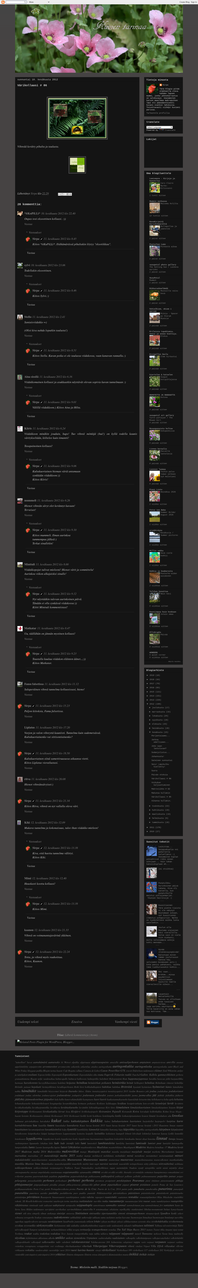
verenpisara (30, 1246)
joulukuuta (158, 707)
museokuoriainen (39, 1159)
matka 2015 (67, 1155)
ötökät (143, 1254)
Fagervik (108, 1074)
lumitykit (167, 1143)
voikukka (29, 1250)
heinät (130, 1082)
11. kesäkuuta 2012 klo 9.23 (60, 653)
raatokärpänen (72, 1197)
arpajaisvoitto (35, 1066)
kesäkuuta (158, 732)
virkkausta (19, 1250)
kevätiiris (179, 1103)
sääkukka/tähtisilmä (89, 1225)
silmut (43, 1213)
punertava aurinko (38, 1193)
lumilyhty (120, 1143)
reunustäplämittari (148, 1197)
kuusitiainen (21, 1129)
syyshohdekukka (159, 1221)
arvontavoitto (64, 1066)
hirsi (82, 1086)
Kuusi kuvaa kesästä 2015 (92, 1125)
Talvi (180, 1225)
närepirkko (150, 1167)
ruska (105, 1201)
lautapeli (120, 1133)
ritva (27, 779)
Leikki (171, 1133)
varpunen (160, 1242)
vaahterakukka (104, 1237)
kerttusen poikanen (87, 1103)
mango (83, 1151)
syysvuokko (30, 1225)
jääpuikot (49, 1099)
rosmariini (48, 1201)
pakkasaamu (94, 1176)
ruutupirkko (177, 1201)
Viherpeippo (100, 1246)
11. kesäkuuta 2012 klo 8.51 (60, 350)
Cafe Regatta (69, 1070)
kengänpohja (56, 1103)
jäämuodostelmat (34, 1099)
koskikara (97, 1115)
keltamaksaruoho (23, 1103)
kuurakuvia (73, 1125)
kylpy (64, 1129)
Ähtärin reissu (90, 1254)
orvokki (111, 1172)
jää (154, 1095)
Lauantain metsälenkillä (166, 995)
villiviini (179, 1246)
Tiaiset (157, 1229)
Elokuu (164, 336)
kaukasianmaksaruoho (117, 1099)
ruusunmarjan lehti (133, 1201)
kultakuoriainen (120, 1121)
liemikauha (130, 1138)
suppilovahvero (31, 1221)
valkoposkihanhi (22, 1242)
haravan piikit (163, 1078)
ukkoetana (43, 1237)
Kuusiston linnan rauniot (171, 1125)
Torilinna (19, 1233)
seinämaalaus (102, 1209)
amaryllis (114, 1062)
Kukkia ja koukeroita (161, 571)
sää (68, 1225)
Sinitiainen (81, 1213)
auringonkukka (123, 1066)
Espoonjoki (57, 1074)
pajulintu (53, 1176)
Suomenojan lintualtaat (141, 1217)
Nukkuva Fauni (72, 1167)
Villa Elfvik (157, 1246)
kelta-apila (169, 1099)
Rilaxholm (168, 1197)
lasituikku (100, 1133)
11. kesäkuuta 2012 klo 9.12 (60, 593)
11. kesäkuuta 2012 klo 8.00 (52, 564)
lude (56, 1143)
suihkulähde (75, 1217)
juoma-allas (145, 1095)
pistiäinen (145, 1184)
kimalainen (122, 1107)
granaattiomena (22, 1078)
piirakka (53, 1184)
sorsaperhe (29, 1217)
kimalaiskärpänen (159, 1107)
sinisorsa (70, 1213)
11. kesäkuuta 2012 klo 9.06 (60, 466)
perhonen (48, 1180)
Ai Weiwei (66, 1062)
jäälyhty (19, 1099)
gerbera (179, 1074)
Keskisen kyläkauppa (106, 1103)
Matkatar (30, 628)
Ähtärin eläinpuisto (75, 1254)
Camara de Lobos (91, 1070)
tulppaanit (127, 1233)
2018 (152, 679)
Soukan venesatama (44, 1217)
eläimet (158, 1070)
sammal (122, 1205)
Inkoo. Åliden (85, 1091)
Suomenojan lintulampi (163, 1217)
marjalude (137, 1151)
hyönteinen (147, 1086)
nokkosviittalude (41, 1167)
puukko (82, 1193)
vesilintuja (59, 1246)
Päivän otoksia (159, 775)
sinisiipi (61, 1213)
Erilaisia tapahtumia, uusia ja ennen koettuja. (163, 332)
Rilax (159, 1197)
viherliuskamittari (73, 1246)
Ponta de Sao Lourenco (171, 1184)
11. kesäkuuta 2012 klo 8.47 (53, 628)
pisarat (134, 1184)
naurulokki (124, 1163)
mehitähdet (120, 1155)
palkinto (128, 1176)
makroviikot (70, 1151)
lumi (83, 1143)
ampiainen (145, 1062)
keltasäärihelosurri (40, 1103)
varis (143, 1242)
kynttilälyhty (82, 1129)
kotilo (118, 1115)
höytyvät (63, 1091)
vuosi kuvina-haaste (82, 1250)
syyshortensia (176, 1221)
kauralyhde (133, 1099)
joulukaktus (162, 1091)
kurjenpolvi (160, 1121)
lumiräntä (130, 1143)
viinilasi (138, 1246)
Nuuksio (133, 1167)
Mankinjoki (94, 1151)
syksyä (120, 1221)
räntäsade (33, 1205)
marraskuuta (159, 712)
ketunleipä (160, 1103)
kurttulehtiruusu (23, 1125)
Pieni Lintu (155, 489)
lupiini (57, 1147)
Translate (170, 130)
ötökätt (151, 1254)
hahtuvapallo (62, 1078)
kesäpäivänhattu (134, 1103)
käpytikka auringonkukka (147, 1129)
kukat (56, 1120)
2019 (152, 675)
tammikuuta (158, 822)
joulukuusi (19, 1095)
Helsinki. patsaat (23, 1086)
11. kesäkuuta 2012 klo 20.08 (48, 779)
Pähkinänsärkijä (104, 1193)
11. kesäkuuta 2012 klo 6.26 (53, 500)
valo (58, 1242)
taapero (102, 1225)
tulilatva (104, 1233)
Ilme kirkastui (169, 357)
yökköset (60, 1254)
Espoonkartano (71, 1074)
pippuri (125, 1184)
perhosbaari (61, 1180)
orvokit (104, 1172)
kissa (68, 1111)
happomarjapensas (138, 1078)
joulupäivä (77, 1095)
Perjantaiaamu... (160, 736)
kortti (89, 1115)
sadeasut (48, 1205)
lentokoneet (20, 1138)
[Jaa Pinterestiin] (70, 194)
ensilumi (32, 1074)
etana (100, 1074)
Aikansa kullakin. (161, 801)
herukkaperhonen (65, 1086)
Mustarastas (74, 1159)
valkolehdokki (176, 1237)
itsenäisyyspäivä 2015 (118, 1091)
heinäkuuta (158, 728)
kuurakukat (60, 1125)
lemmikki (179, 1133)
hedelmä (62, 1082)
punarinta (165, 1188)
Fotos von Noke (157, 510)
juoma (135, 1095)
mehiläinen (108, 1155)
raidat (83, 1197)
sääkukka (75, 1225)
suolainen (110, 1217)
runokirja (74, 1201)
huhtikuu (116, 1086)
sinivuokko (94, 1213)
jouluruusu (88, 1095)
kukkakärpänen (80, 1121)
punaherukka (152, 1188)
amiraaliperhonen (129, 1062)
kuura (50, 1125)
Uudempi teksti (28, 1021)
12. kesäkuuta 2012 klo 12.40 (49, 878)
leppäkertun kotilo (69, 1138)
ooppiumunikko (71, 1172)
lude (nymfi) (67, 1143)
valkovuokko (48, 1242)
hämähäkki (42, 1091)
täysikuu (20, 1238)
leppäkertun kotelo (51, 1138)
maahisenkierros (88, 1147)
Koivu (136, 1111)
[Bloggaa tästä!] (62, 194)
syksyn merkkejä (108, 1221)
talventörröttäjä (170, 1225)
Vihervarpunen (118, 1246)
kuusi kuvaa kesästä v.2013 (145, 1125)
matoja (87, 1155)
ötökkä (133, 1254)
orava (96, 1171)
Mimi (27, 878)
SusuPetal (154, 278)
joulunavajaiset (49, 1095)
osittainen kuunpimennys (156, 1172)
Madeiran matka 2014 (33, 1151)
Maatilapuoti (129, 1147)
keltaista (178, 1099)
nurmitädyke (122, 1167)
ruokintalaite (86, 1201)
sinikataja (51, 1213)
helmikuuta (158, 818)
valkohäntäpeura (143, 1237)
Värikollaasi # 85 (161, 797)
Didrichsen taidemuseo (143, 1070)
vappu (136, 1242)
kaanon (28, 930)
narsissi (104, 1163)
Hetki (76, 1086)
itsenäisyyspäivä (99, 1091)
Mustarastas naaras (95, 1159)
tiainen (149, 1229)
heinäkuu (82, 1082)
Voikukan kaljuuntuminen (160, 783)
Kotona (164, 397)
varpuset (171, 1242)
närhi (158, 1167)
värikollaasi (109, 1250)
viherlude (87, 1246)
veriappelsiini (43, 1246)
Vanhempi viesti (126, 1021)
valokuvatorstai (80, 1242)
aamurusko (54, 1062)
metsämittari (152, 1155)
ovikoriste (19, 1176)
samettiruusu (99, 1205)
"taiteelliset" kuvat (23, 1062)
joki (147, 1091)
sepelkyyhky (124, 1209)
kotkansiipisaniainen (131, 1115)
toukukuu (55, 1233)
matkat (80, 1155)
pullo (130, 1188)
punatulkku (21, 1193)
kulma (107, 1121)
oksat (180, 1167)
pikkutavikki (87, 1184)
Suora (154, 770)
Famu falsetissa (34, 684)
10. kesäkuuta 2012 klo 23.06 (48, 265)
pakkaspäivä (107, 1176)
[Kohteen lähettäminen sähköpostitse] (59, 194)
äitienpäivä (103, 1254)
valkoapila (130, 1237)
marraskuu (20, 1155)
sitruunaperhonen (135, 1213)
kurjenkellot (148, 1121)
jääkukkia (169, 1095)
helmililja (179, 1082)
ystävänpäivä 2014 (46, 1254)
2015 (152, 692)
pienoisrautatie (167, 1180)
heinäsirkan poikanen (99, 1082)
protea (73, 1188)
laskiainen (110, 1133)
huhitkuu (106, 1086)
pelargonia (20, 1180)
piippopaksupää (41, 1184)
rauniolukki (111, 1197)
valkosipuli (36, 1242)
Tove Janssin (67, 1233)
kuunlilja (42, 1125)
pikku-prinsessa (73, 1184)
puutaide (91, 1193)
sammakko (111, 1205)
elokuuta (157, 724)
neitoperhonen (136, 1163)
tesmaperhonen (100, 1229)
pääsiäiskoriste (148, 1193)
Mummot (152, 280)
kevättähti (83, 1107)
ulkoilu (51, 1237)
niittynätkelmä (166, 1163)
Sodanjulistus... (160, 752)
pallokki (136, 1176)
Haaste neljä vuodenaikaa (42, 1078)
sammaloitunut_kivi (154, 1205)
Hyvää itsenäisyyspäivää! (168, 950)
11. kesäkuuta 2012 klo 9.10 (60, 530)
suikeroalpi (87, 1217)
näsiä (165, 1167)
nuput (112, 1167)
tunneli (138, 1233)
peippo (180, 1176)
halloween (82, 1078)
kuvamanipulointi (36, 1129)
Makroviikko (54, 1151)
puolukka (53, 1193)
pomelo (155, 1184)
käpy (121, 1129)
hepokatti (36, 1086)
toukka (36, 1233)
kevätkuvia (55, 1107)
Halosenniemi (115, 1078)
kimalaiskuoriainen (140, 1107)
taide (109, 1225)
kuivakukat (45, 1121)
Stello (27, 317)
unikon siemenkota (76, 1238)
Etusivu (76, 1021)
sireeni (121, 1213)
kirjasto (172, 1107)
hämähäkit (28, 1090)
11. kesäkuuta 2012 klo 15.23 (53, 705)
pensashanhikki (35, 1180)
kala (57, 1099)
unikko (60, 1237)
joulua (153, 1091)
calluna (79, 1070)
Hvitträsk (126, 1086)
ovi (181, 1172)
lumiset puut (154, 1143)
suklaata (96, 1217)
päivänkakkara (120, 1193)
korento (25, 1115)
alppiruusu (85, 1062)
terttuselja (85, 1229)
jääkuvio (179, 1095)
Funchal (136, 1074)
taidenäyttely (117, 1225)
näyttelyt (173, 1167)
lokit (51, 1143)
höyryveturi (53, 1091)
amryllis (171, 1062)
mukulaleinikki (22, 1159)
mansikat (105, 1151)
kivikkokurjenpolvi (90, 1111)
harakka (153, 1078)
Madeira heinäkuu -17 (157, 1147)
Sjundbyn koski (168, 1213)
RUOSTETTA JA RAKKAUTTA (162, 395)
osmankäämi (174, 1172)
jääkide (161, 1095)
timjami (168, 1229)
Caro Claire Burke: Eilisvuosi (167, 185)
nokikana (179, 1163)
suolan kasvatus (123, 1217)
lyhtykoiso (74, 1147)
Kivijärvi (75, 1111)
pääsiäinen (134, 1193)
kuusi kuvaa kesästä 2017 (118, 1125)
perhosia (88, 1180)
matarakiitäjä (51, 1155)
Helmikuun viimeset (164, 1082)
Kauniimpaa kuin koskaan (162, 612)
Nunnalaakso (87, 1167)
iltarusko (73, 1091)
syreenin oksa (144, 1221)
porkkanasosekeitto (23, 1188)
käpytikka (129, 1129)
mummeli (30, 500)
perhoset (74, 1180)
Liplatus (29, 727)
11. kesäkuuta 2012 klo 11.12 (61, 684)
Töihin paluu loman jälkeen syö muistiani (168, 474)
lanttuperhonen (55, 1133)
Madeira (141, 1147)
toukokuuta (158, 806)
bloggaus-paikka (35, 1070)
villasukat (170, 1246)
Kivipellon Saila (158, 354)
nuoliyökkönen (101, 1167)
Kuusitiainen (165, 905)
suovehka (179, 1217)
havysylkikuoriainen (48, 1082)
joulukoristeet (176, 1091)
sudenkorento (61, 1217)
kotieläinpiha (108, 1115)
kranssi (145, 1115)
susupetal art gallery (161, 415)
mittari (179, 1155)
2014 (152, 696)
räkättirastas (21, 1205)
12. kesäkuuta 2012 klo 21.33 (51, 930)
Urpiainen (92, 1238)
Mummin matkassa (158, 201)
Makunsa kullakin (160, 793)
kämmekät (94, 1129)
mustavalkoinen (161, 1159)
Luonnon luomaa (157, 469)
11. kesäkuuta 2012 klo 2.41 (48, 317)
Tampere (33, 1229)
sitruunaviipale (152, 1213)
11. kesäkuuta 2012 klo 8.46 (60, 290)
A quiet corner (157, 655)
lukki (77, 1143)
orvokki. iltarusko (124, 1172)
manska (115, 1151)
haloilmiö (104, 1078)
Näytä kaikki (174, 661)
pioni (103, 1184)
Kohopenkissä (168, 431)
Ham (125, 1078)
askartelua (85, 1066)
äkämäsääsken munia (118, 1254)
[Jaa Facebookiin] (67, 194)
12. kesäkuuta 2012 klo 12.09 (48, 822)
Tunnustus (147, 1233)
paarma (28, 1176)
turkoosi (157, 1233)
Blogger (122, 1267)
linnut (161, 1138)
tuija (91, 1233)
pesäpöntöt (110, 1180)
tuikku (97, 1233)
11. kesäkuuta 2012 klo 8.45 (60, 239)
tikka (162, 1229)
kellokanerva (157, 1099)
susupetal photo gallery (162, 265)
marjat (147, 1151)
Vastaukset (35, 232)
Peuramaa (138, 1180)
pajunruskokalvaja (79, 1176)
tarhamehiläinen (58, 1229)
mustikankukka (176, 1159)
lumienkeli (92, 1143)
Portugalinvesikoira (60, 1188)
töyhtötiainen (32, 1237)
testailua (112, 1229)
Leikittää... (165, 847)
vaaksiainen (118, 1238)
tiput (175, 1229)
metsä (130, 1155)
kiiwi (113, 1107)
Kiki (27, 822)
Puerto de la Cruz (87, 1189)
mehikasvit (97, 1155)
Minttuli (29, 564)
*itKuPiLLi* (32, 213)
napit (97, 1163)
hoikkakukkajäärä (93, 1086)
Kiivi (108, 1107)
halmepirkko (93, 1078)
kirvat (61, 1111)
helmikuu (149, 1082)
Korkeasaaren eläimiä (40, 1115)
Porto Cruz (38, 1188)
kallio (61, 1099)
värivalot (179, 1250)
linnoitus (152, 1138)
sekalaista (113, 1209)
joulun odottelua (33, 1095)
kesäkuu (122, 1103)
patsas (172, 1176)
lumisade (141, 1143)
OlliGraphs (155, 632)
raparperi (99, 1197)
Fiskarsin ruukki (123, 1074)
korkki (83, 1115)
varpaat (150, 1242)
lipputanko (34, 1143)
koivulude (144, 1111)
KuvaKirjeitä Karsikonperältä (158, 223)
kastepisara (88, 1099)
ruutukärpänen (163, 1201)
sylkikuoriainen (130, 1221)
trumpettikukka (81, 1233)
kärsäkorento (21, 1133)
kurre (180, 1121)
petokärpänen (124, 1180)
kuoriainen (135, 1121)
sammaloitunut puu (135, 1205)
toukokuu (45, 1233)
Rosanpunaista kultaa (161, 428)
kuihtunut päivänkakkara (27, 1121)
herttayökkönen (49, 1086)
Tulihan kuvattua (158, 591)
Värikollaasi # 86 (161, 778)
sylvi (27, 265)
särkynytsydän (44, 1225)
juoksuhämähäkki (123, 1095)
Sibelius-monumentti (153, 1209)
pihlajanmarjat (24, 1184)
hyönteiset (158, 1086)
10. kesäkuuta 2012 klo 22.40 (58, 213)
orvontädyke (138, 1172)
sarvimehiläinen (74, 1209)
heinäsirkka (119, 1082)
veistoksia (19, 1246)
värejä (98, 1250)
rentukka (133, 1197)
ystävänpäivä (31, 1254)
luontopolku (48, 1147)
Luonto (39, 1147)
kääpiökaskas (34, 1133)
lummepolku (177, 1143)
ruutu (153, 1201)
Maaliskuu (102, 1147)
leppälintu (108, 1138)
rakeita (90, 1197)
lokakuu (44, 1143)
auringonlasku (143, 1066)
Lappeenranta (69, 1133)
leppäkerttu (34, 1138)
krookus (177, 1115)
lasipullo (89, 1133)
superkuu (19, 1221)
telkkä (69, 1229)
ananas (179, 1062)
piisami (62, 1184)
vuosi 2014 (65, 1250)
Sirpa (35, 239)
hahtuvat (72, 1078)
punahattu (139, 1189)
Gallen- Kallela (148, 1074)
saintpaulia (71, 1205)
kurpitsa (171, 1121)
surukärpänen (55, 1221)
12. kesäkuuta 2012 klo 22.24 (53, 951)
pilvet (96, 1184)
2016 (152, 687)
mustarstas (127, 1159)
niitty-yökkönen (151, 1163)
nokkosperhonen (23, 1167)
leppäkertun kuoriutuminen (91, 1138)
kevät (170, 1103)
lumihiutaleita (106, 1143)
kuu (35, 1125)
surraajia (43, 1221)
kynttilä (71, 1129)
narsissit (113, 1163)
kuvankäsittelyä (53, 1129)
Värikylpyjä (169, 1250)
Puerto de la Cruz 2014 (109, 1188)
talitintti (149, 1225)
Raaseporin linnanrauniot (53, 1197)
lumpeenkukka (21, 1147)
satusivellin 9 (89, 1209)
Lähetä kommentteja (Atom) (81, 1035)
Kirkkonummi (35, 1111)
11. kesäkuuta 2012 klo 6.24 (49, 428)
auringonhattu (105, 1066)
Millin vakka (156, 551)
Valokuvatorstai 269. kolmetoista (106, 1242)
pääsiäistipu (20, 1197)
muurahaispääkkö (63, 1163)
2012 (152, 704)
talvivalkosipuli (22, 1229)
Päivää (164, 635)
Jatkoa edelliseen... (160, 740)
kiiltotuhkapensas (97, 1107)
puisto (124, 1188)
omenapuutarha (22, 1172)
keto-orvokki (148, 1103)
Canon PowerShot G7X (113, 1070)
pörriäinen (33, 1197)
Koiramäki (127, 1111)
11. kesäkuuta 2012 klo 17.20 (53, 727)
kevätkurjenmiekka (40, 1107)
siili (24, 1213)
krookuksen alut (164, 1115)
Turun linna (167, 1233)
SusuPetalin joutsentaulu (74, 1221)
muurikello (77, 1163)
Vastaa (28, 224)
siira (29, 1213)
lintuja (172, 1139)
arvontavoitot (50, 1066)
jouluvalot (100, 1095)
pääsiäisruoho (176, 1193)
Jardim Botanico (137, 1091)
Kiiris (28, 428)
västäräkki (19, 1254)
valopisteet (127, 1242)
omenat (33, 1172)
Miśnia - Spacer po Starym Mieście (169, 316)
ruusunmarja (116, 1201)
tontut (180, 1229)
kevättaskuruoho (69, 1107)
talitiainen (137, 1225)
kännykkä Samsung (109, 1129)
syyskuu (19, 1225)
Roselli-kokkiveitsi (34, 1201)
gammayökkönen (166, 1074)
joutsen (110, 1095)
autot (170, 1066)
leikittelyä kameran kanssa (154, 1133)
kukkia (96, 1120)
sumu (103, 1217)
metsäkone (140, 1155)
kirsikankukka (50, 1111)
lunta (32, 1147)
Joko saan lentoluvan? (158, 747)
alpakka (75, 1062)
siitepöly (36, 1213)
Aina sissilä (31, 377)
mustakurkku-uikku (57, 1159)
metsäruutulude (166, 1155)
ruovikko (97, 1201)
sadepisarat (59, 1205)
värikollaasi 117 (139, 1250)
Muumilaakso (47, 1163)
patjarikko (162, 1176)
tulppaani (114, 1233)
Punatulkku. (164, 883)
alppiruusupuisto (100, 1062)
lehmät (128, 1133)
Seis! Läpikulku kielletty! (160, 765)
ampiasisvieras (158, 1062)
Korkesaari (74, 1115)
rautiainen (122, 1197)
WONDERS (153, 652)
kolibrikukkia (156, 1111)
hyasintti (137, 1086)
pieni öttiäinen (152, 1180)
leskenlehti (119, 1138)
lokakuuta (158, 716)
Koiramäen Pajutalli (110, 1111)
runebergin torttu (61, 1201)
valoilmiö (66, 1242)
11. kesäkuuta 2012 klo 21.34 (53, 801)
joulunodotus (64, 1095)
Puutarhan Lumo (157, 244)
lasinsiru (81, 1133)
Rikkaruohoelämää (158, 288)
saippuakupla (84, 1205)
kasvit (103, 1099)
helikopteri (139, 1082)
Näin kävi (166, 594)
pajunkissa (63, 1176)
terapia (76, 1229)
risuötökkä (178, 1197)
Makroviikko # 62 (160, 789)
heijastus (71, 1082)
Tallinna (158, 1225)
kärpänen (164, 1129)
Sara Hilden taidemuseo (32, 1209)
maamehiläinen (116, 1147)
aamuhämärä (40, 1062)
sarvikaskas (60, 1209)
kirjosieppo (21, 1111)
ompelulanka (44, 1172)
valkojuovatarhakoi (161, 1237)
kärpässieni (177, 1129)
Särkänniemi (60, 1225)
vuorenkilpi (54, 1250)
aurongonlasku (160, 1066)
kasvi (96, 1099)
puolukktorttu (66, 1193)
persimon (100, 1180)
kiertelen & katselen (161, 375)
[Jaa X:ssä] (64, 194)
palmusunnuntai (148, 1176)
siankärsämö (137, 1209)
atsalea (94, 1066)
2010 (152, 831)
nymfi (140, 1167)
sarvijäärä (49, 1209)
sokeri (180, 1213)
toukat (28, 1233)
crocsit (129, 1070)
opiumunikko (86, 1172)
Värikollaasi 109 (124, 1250)
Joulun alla (164, 927)
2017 (152, 683)
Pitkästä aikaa (169, 247)
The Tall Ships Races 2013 (131, 1229)
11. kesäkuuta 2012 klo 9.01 (60, 402)
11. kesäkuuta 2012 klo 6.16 (55, 376)
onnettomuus (56, 1172)
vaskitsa (179, 1242)
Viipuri (146, 1246)
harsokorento (31, 1082)
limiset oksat (141, 1138)
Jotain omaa (167, 614)
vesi (52, 1246)
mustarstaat (114, 1159)
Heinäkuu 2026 (168, 492)
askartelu (75, 1066)
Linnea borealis (158, 449)
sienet (18, 1213)
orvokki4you (155, 530)
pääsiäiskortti (162, 1193)
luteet (64, 1147)
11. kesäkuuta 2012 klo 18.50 (53, 753)
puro (75, 1193)
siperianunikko (109, 1213)
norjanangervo (56, 1167)
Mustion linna (32, 1163)
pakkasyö (119, 1176)
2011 (152, 827)
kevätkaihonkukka (23, 1107)
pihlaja (179, 1180)
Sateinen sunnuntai (161, 760)
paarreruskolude (40, 1176)
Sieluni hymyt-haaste (173, 1209)
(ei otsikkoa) (166, 869)
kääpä (44, 1133)
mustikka (19, 1163)
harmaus (19, 1082)
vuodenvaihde (41, 1250)
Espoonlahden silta (88, 1074)
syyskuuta (158, 720)
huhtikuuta (158, 810)
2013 (152, 700)
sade (41, 1205)
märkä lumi (88, 1163)
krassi (152, 1115)
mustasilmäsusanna (144, 1159)
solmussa (19, 1217)
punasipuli (178, 1188)
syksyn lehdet (93, 1221)
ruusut (146, 1201)
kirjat (180, 1107)
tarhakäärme (44, 1229)
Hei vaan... (164, 972)
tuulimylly (178, 1233)
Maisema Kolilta (169, 204)
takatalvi (128, 1225)
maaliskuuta (159, 814)
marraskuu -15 (35, 1155)
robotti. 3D (20, 1201)
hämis (169, 1086)
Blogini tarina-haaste (53, 1070)
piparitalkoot (114, 1184)
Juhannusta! (157, 756)
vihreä (131, 1246)
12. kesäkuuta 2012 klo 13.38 (61, 848)
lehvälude (136, 1133)
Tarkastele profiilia (158, 113)
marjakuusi (125, 1151)
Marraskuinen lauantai (172, 1151)
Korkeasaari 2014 (59, 1115)
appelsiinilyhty (21, 1066)
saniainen (169, 1205)
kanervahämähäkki (73, 1099)
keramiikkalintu (70, 1103)
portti (47, 1188)
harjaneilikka (177, 1078)
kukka (66, 1121)
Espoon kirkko (44, 1074)
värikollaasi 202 (155, 1250)
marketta (156, 1151)
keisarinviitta (145, 1099)
